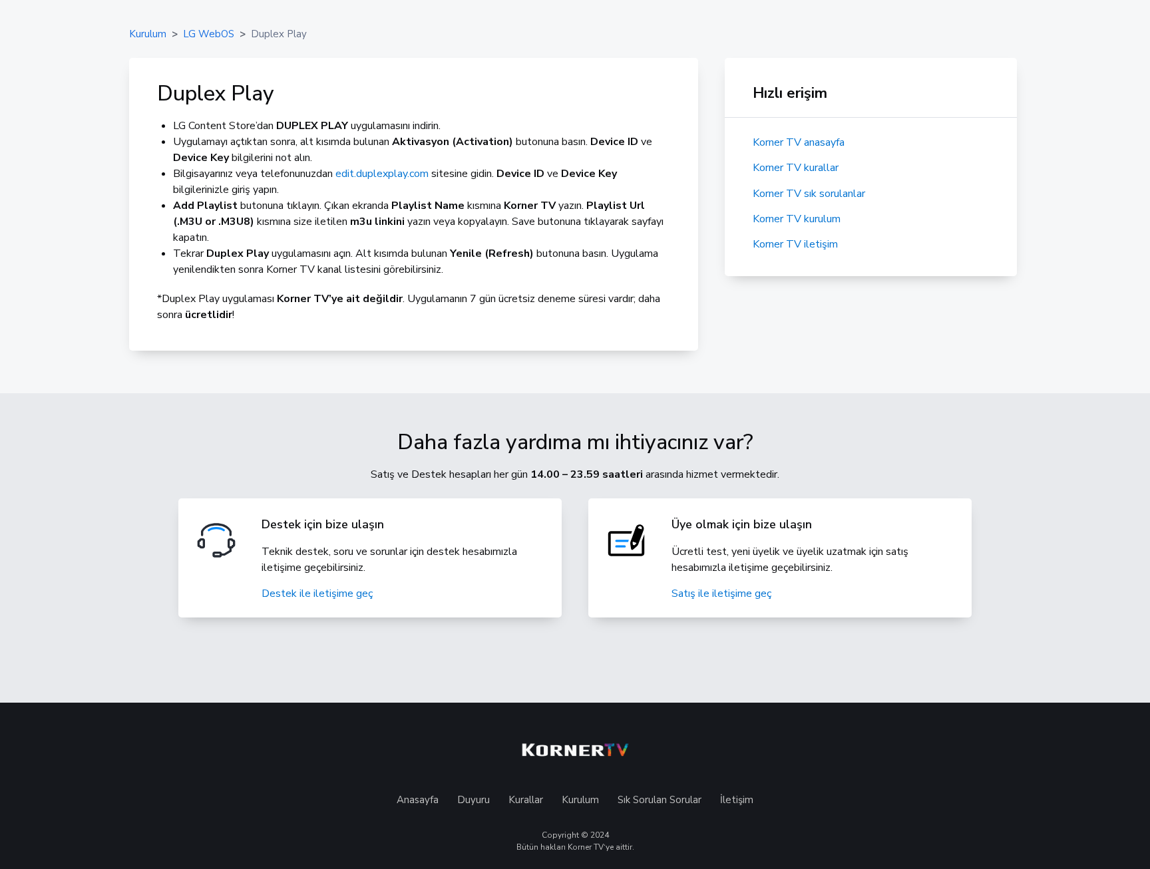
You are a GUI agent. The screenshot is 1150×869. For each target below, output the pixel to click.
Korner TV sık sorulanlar (809, 193)
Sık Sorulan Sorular (659, 799)
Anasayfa (418, 799)
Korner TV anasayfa (799, 142)
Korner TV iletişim (795, 244)
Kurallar (525, 799)
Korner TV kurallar (796, 167)
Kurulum (579, 799)
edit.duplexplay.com (382, 173)
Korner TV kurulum (797, 219)
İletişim (736, 799)
